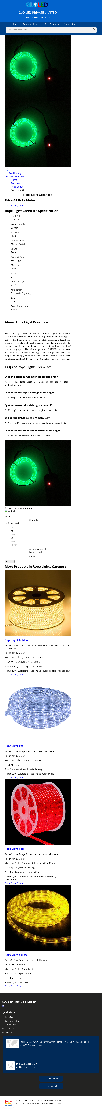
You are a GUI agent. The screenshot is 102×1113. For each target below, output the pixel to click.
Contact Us (69, 24)
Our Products (52, 24)
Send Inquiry (14, 173)
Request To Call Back (15, 176)
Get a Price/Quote (14, 205)
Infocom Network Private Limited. (49, 1103)
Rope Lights (17, 186)
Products (15, 183)
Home (14, 179)
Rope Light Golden (16, 640)
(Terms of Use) (55, 1100)
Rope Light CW (14, 745)
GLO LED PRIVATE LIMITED (37, 14)
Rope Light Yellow (16, 954)
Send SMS (52, 1086)
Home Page (12, 24)
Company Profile (31, 24)
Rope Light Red (14, 848)
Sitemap (8, 1032)
